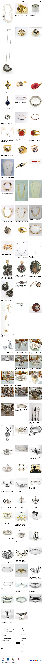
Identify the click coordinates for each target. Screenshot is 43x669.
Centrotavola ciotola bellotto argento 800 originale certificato (35, 353)
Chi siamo (23, 630)
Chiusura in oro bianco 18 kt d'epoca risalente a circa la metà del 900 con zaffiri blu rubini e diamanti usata (20, 286)
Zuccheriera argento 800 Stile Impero (34, 507)
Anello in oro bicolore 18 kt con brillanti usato (21, 157)
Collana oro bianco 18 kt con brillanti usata (21, 257)
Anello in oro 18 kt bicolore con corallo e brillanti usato (21, 140)
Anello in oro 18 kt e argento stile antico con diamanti (35, 38)
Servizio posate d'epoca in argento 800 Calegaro (35, 423)
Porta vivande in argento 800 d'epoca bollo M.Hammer (21, 591)
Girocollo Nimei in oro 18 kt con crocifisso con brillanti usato (35, 257)
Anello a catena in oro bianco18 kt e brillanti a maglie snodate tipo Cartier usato (6, 124)
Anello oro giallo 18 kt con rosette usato (7, 155)
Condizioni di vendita (24, 633)
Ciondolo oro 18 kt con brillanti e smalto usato (7, 109)
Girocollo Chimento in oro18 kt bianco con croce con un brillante (21, 309)
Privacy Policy (23, 634)
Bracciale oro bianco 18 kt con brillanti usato (20, 103)
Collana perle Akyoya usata (33, 198)
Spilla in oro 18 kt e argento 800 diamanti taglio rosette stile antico (21, 172)
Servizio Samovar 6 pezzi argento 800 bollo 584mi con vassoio (7, 398)
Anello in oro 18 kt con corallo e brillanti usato (35, 141)
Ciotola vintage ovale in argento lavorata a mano (35, 369)
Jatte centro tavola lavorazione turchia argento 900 (35, 605)
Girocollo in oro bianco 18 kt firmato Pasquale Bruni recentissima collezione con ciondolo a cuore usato (7, 75)
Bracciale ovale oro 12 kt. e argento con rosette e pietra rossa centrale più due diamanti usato (21, 124)
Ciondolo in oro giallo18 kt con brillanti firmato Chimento (7, 92)
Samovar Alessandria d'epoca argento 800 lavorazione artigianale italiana (7, 385)
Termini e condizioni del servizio (10, 664)
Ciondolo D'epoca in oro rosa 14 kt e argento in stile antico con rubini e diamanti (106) (20, 276)
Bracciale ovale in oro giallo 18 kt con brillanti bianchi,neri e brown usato (34, 123)
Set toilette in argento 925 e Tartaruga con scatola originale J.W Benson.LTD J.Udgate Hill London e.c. (35, 475)
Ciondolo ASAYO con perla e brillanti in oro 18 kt (21, 90)
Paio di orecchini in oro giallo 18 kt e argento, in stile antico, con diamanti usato (6, 300)
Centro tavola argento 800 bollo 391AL (21, 622)
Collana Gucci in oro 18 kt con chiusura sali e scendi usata (7, 178)
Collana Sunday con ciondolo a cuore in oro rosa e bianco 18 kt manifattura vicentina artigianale (35, 288)
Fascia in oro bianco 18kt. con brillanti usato (6, 238)
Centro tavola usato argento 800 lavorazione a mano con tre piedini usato (35, 592)
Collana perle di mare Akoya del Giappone (21, 221)
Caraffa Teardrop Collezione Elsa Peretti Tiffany (7, 353)
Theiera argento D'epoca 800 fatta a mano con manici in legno (34, 401)
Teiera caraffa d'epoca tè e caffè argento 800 (21, 369)
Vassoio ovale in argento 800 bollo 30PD (7, 538)
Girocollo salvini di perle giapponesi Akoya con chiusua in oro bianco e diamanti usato (6, 25)
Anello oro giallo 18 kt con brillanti (6, 254)
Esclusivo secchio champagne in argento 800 (35, 385)
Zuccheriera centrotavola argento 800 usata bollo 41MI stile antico (7, 523)
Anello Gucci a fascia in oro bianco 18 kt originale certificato (35, 15)
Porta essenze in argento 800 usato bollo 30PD (7, 459)
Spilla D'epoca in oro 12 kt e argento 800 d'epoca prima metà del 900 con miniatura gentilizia (35, 277)
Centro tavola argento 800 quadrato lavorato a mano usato (6, 606)
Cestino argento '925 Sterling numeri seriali (20, 541)
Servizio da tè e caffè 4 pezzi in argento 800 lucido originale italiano (21, 353)
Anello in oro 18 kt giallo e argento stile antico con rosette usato (35, 157)
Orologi (23, 648)
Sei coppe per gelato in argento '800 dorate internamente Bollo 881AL (20, 525)
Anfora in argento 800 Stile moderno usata (6, 623)
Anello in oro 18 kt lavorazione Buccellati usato (21, 16)
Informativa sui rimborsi (18, 664)
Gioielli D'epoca (24, 644)
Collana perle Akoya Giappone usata (6, 221)
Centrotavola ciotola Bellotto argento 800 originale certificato (21, 385)
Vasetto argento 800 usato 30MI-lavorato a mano (34, 545)
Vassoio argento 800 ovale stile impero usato (35, 435)
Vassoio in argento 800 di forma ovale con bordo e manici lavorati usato (7, 362)
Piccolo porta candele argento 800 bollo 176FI (7, 492)
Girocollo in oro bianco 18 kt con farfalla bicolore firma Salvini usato (7, 141)
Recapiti (15, 663)
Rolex (22, 643)
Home (22, 640)
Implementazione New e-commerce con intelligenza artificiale (10, 662)
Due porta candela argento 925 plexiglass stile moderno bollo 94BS (21, 474)
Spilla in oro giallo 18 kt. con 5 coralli (34, 164)
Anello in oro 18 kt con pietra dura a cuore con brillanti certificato (35, 237)
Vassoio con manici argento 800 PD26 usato (7, 588)
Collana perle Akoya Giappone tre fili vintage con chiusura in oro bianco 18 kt (21, 202)
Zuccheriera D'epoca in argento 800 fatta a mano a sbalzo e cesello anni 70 (35, 458)
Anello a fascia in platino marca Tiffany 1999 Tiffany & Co (35, 109)
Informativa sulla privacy (3, 664)
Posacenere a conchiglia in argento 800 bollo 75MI (7, 475)
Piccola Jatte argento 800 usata (20, 491)
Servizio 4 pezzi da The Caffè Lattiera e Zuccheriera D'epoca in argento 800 (21, 435)
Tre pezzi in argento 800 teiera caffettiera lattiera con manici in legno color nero (21, 561)
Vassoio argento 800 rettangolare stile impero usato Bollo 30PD (21, 410)
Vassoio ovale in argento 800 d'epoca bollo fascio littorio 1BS (35, 556)
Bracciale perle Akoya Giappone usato (7, 193)
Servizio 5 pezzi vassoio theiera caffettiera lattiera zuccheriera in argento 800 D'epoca (7, 562)
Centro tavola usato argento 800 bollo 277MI (21, 578)
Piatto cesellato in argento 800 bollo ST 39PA (21, 606)
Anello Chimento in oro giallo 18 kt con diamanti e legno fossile (35, 314)
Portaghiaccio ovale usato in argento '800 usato (34, 523)
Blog (22, 651)
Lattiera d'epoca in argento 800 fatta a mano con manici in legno (7, 417)
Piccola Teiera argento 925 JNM (6, 507)
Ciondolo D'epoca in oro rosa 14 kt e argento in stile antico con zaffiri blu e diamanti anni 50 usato (7, 278)
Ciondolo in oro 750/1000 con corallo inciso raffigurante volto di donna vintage (35, 92)
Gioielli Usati (23, 647)
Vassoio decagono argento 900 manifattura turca (6, 576)
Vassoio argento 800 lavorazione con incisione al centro (34, 488)
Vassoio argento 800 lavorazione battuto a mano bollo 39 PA (21, 453)
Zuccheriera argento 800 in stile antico (21, 507)
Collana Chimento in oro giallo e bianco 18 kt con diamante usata (7, 335)
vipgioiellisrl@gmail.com (8, 631)
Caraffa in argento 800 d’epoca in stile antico (7, 443)
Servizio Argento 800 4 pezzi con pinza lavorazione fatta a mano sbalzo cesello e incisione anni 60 (21, 398)
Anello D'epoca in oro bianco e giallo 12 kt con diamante (21, 39)
